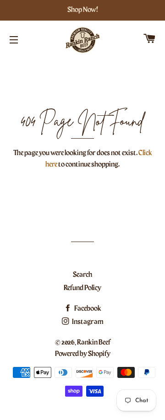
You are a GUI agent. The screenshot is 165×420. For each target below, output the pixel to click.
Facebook (87, 308)
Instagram (87, 322)
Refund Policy (82, 288)
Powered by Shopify (82, 354)
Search (82, 275)
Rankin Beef (93, 342)
